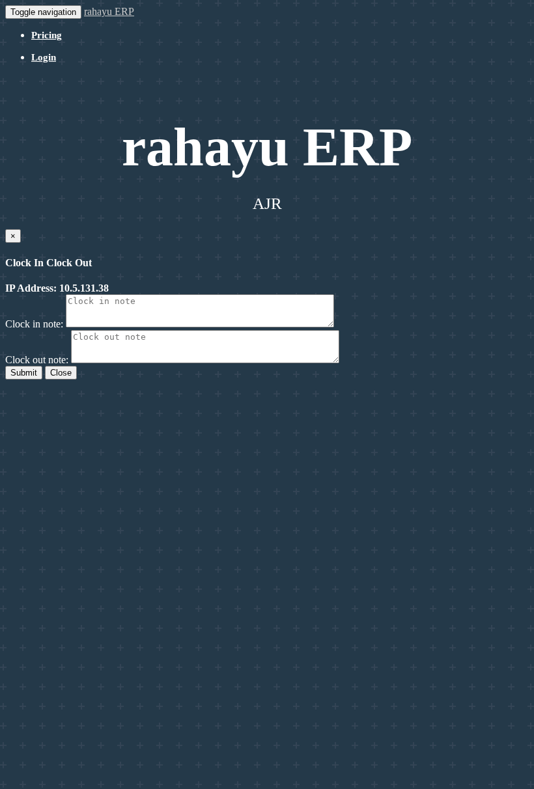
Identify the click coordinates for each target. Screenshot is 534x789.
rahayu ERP (109, 11)
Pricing (46, 35)
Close (61, 373)
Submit (23, 373)
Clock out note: (36, 359)
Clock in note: (34, 323)
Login (43, 57)
